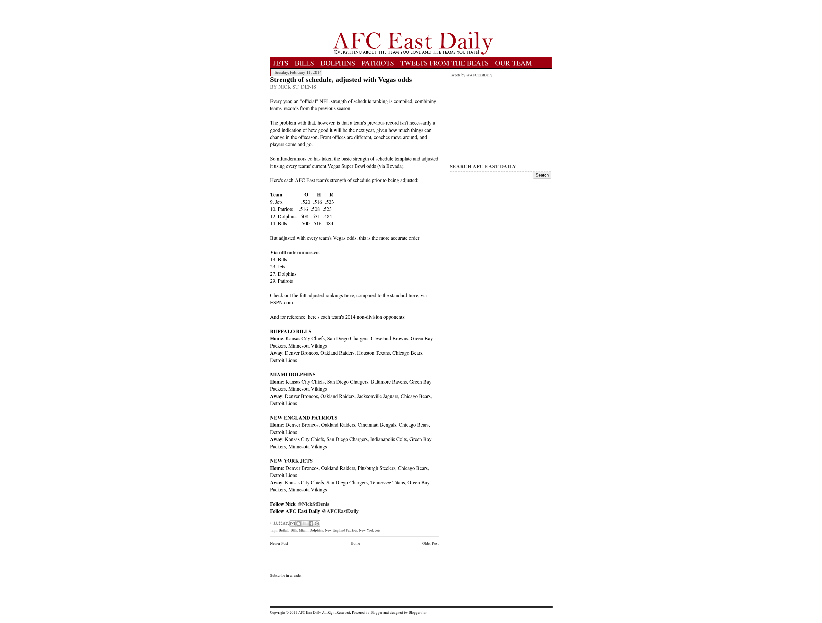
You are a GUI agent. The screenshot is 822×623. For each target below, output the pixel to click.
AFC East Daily (309, 612)
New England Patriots (341, 530)
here (349, 295)
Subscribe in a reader (286, 575)
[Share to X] (305, 523)
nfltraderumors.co (299, 252)
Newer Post (279, 543)
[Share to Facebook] (311, 523)
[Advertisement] (413, 16)
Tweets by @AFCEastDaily (471, 74)
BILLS (304, 62)
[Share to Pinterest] (317, 523)
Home (355, 543)
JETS (280, 62)
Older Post (430, 543)
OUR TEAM (513, 62)
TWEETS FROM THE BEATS (444, 62)
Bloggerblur (418, 612)
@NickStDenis (313, 503)
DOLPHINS (337, 62)
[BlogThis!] (298, 523)
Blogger (376, 612)
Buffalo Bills (288, 530)
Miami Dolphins (311, 530)
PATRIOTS (378, 62)
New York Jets (369, 530)
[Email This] (292, 523)
